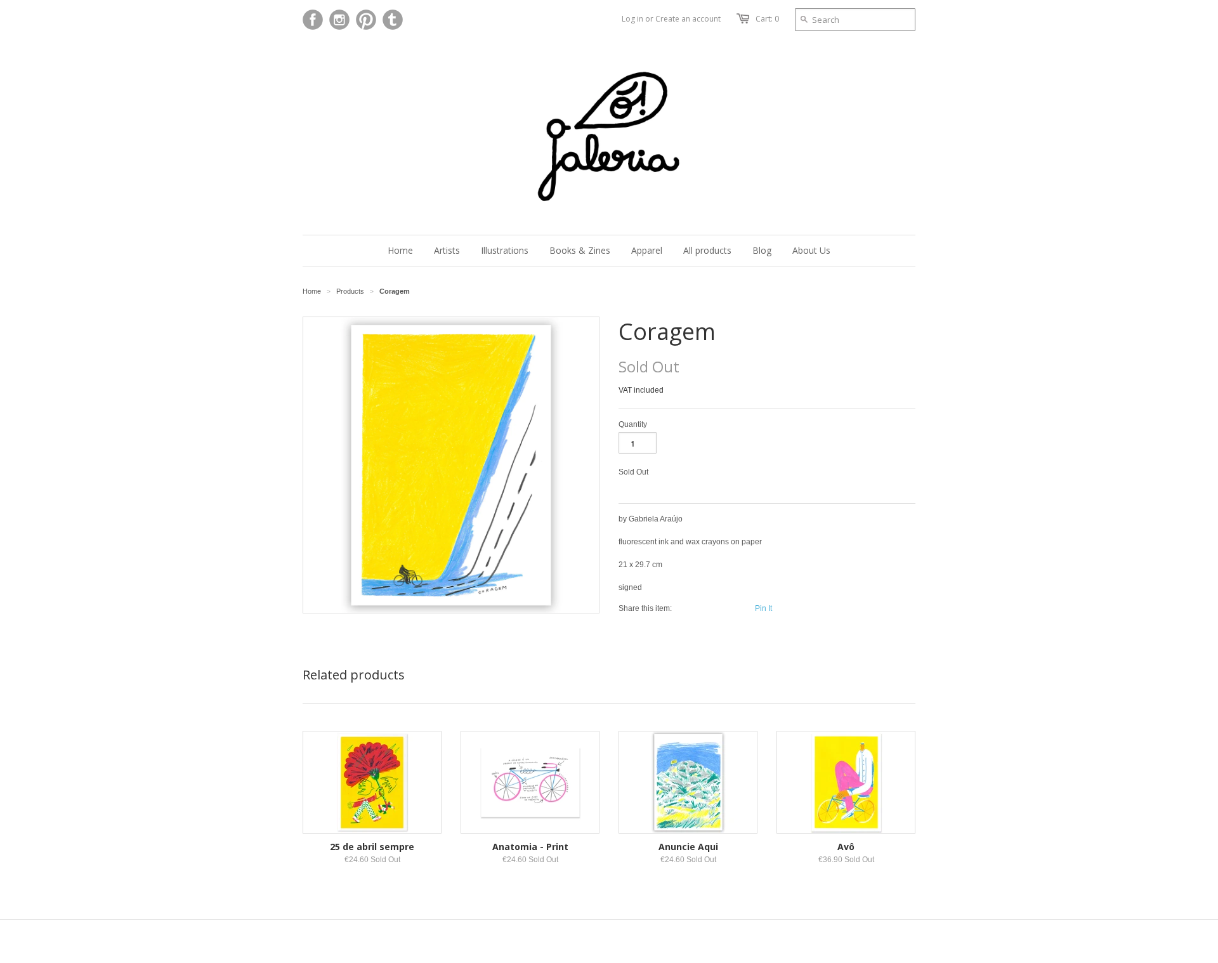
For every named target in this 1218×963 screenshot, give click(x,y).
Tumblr (393, 20)
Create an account (688, 18)
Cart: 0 (767, 18)
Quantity (633, 424)
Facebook (313, 20)
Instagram (339, 20)
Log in (632, 18)
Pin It (763, 608)
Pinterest (366, 20)
